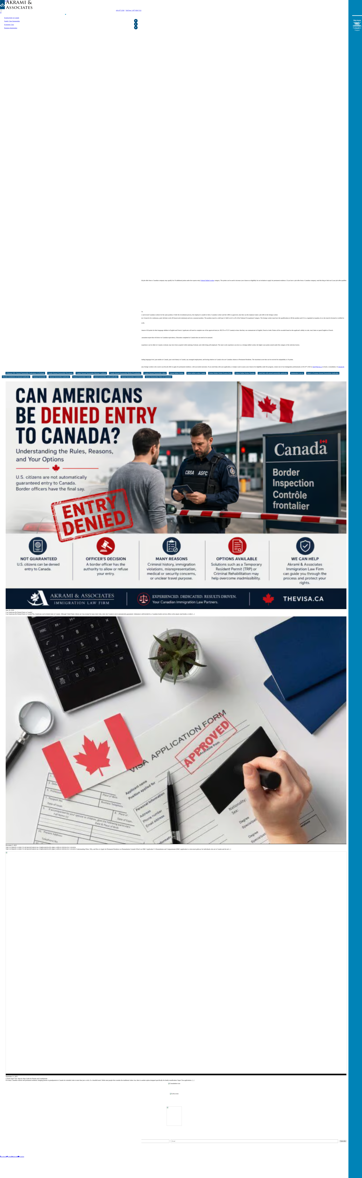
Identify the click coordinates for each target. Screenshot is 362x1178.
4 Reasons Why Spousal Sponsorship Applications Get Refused (25, 373)
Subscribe (343, 1141)
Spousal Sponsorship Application (59, 377)
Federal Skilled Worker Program (245, 373)
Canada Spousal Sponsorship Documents (60, 373)
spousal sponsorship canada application (106, 377)
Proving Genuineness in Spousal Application (16, 377)
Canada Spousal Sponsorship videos (155, 373)
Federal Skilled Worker (176, 373)
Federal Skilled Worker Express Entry (220, 373)
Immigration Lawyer (297, 373)
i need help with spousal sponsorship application (272, 373)
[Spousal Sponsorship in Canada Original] (357, 19)
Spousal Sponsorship (39, 377)
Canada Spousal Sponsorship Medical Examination (125, 373)
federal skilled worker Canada (196, 373)
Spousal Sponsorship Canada (81, 377)
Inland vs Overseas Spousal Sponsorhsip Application (323, 373)
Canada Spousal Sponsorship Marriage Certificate (91, 373)
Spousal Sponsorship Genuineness (131, 377)
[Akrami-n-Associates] (16, 8)
